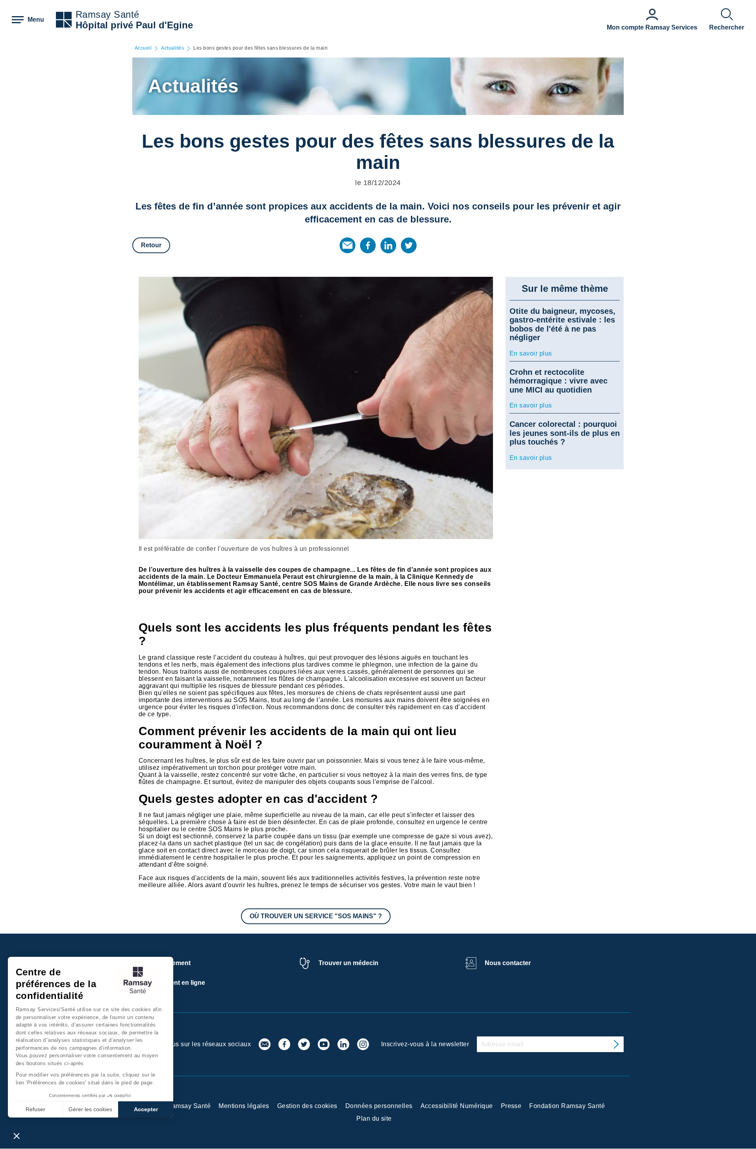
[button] (16, 1135)
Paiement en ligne (178, 982)
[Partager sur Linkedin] (388, 245)
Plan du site (374, 1118)
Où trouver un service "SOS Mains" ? (316, 916)
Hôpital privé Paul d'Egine (134, 25)
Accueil (143, 48)
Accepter (146, 1109)
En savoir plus (531, 353)
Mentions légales (244, 1106)
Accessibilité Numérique (457, 1106)
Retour (151, 245)
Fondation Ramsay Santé (567, 1106)
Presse (511, 1106)
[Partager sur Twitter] (409, 245)
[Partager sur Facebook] (368, 245)
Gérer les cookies (90, 1109)
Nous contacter (508, 963)
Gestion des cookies (307, 1106)
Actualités (172, 48)
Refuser (35, 1109)
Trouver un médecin (348, 963)
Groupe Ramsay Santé (177, 1106)
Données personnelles (379, 1106)
